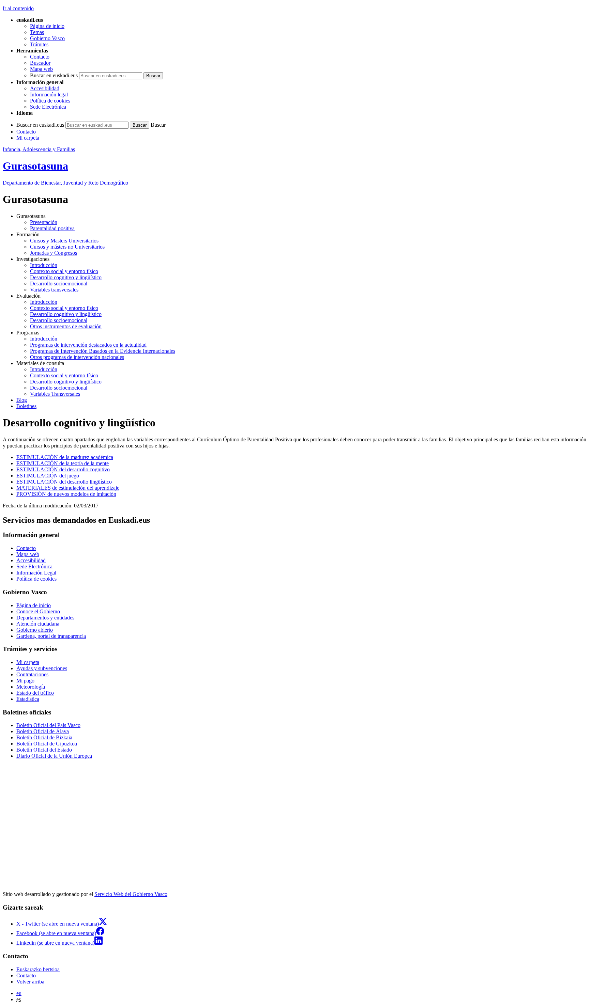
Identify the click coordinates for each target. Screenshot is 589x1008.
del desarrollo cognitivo (63, 469)
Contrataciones (32, 674)
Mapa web (41, 69)
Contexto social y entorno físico (64, 271)
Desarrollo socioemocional (58, 283)
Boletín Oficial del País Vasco (48, 725)
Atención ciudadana (37, 624)
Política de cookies (50, 101)
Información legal (49, 94)
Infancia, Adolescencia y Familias (39, 149)
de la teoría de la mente (62, 463)
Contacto (39, 57)
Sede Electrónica (48, 107)
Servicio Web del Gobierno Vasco (130, 894)
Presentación (43, 222)
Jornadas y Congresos (53, 253)
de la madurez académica (64, 457)
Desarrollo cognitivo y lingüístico (66, 277)
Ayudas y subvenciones (41, 668)
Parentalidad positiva (52, 228)
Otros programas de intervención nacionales (77, 357)
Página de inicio (47, 26)
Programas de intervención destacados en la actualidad (88, 345)
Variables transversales (54, 290)
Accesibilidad (44, 88)
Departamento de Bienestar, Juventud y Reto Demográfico (65, 183)
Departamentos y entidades (45, 617)
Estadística (27, 699)
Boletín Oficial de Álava (42, 731)
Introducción (43, 265)
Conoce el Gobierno (38, 611)
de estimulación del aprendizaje (67, 488)
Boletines (26, 406)
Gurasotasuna (35, 166)
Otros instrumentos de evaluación (66, 326)
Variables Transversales (55, 394)
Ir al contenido (18, 8)
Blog (21, 400)
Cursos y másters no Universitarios (67, 247)
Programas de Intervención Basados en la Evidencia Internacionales (102, 351)
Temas (37, 32)
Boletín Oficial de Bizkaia (44, 737)
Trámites (39, 44)
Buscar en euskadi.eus (54, 75)
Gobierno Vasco (47, 38)
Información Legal (36, 573)
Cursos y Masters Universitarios (64, 240)
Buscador (40, 63)
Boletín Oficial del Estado (44, 750)
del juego (47, 475)
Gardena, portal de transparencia (51, 636)
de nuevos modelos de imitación (66, 494)
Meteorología (30, 687)
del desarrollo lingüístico (64, 482)
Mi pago (25, 680)
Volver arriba (30, 982)
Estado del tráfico (35, 693)
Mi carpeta (27, 138)
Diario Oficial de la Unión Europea (54, 756)
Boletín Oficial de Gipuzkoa (46, 743)
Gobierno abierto (34, 630)
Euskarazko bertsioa (38, 969)
